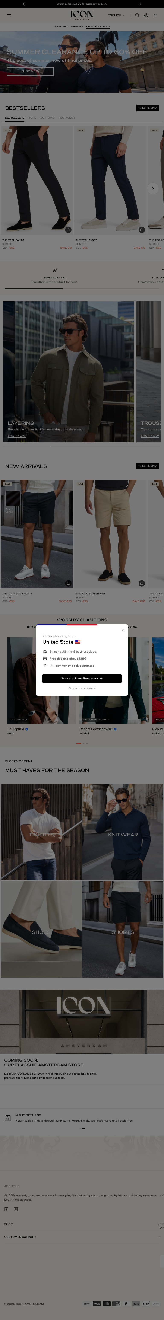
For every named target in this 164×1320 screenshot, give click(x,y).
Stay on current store (82, 688)
